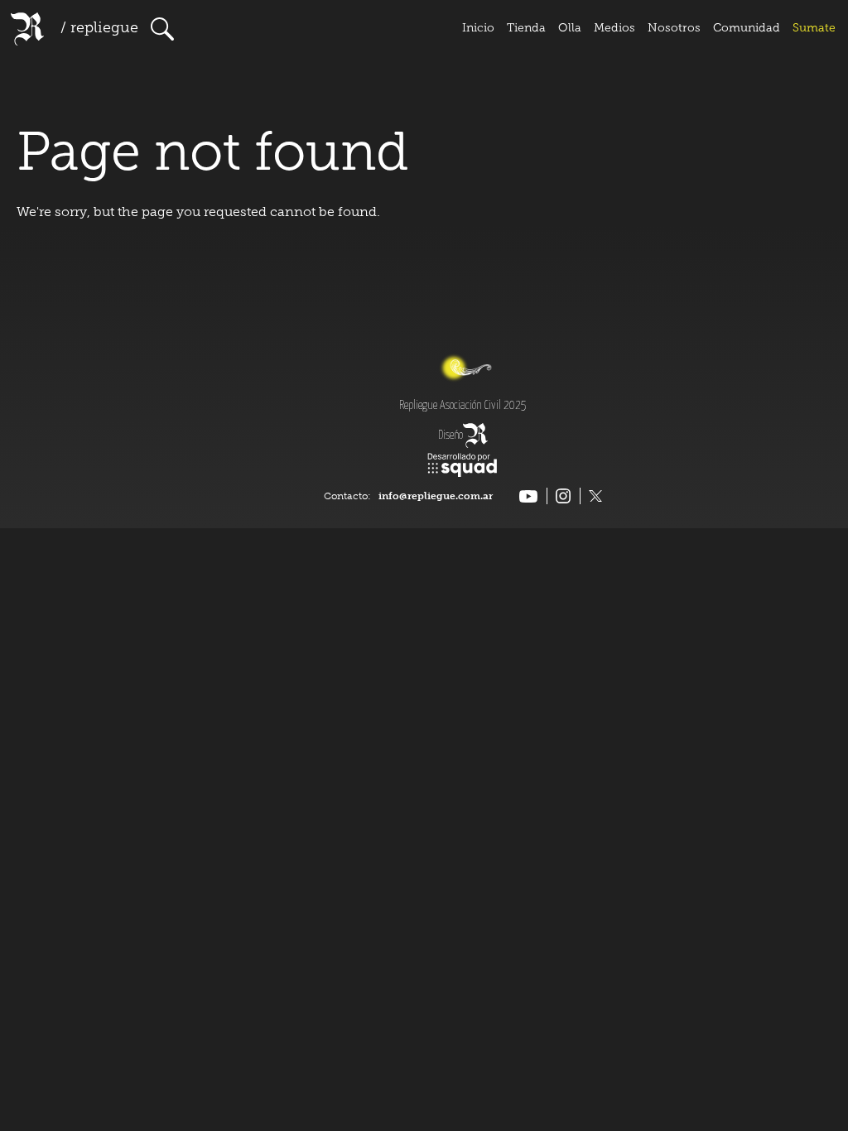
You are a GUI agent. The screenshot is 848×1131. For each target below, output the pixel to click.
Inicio (478, 28)
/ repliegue (99, 29)
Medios (614, 28)
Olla (569, 28)
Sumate (814, 28)
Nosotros (674, 28)
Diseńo (450, 435)
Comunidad (746, 28)
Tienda (526, 28)
